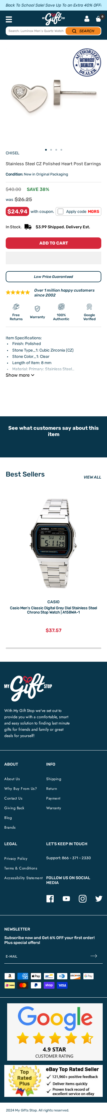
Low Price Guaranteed (53, 277)
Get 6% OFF (53, 937)
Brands (9, 827)
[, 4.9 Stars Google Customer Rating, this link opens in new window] (55, 1032)
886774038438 (87, 389)
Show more (18, 375)
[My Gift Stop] (28, 675)
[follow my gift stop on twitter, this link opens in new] (99, 901)
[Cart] (98, 19)
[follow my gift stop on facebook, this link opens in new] (50, 901)
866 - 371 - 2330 (76, 858)
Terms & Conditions (20, 868)
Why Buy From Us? (20, 788)
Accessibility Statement (23, 878)
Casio (53, 602)
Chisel (12, 153)
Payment (53, 798)
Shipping (53, 779)
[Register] (93, 956)
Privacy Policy (15, 858)
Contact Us (13, 798)
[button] (53, 258)
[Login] (87, 19)
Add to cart (53, 243)
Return (51, 788)
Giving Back (14, 808)
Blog (8, 817)
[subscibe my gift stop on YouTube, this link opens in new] (66, 901)
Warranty (53, 808)
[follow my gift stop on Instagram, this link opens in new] (82, 901)
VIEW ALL (92, 477)
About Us (12, 779)
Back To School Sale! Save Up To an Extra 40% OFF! (54, 5)
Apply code (82, 211)
